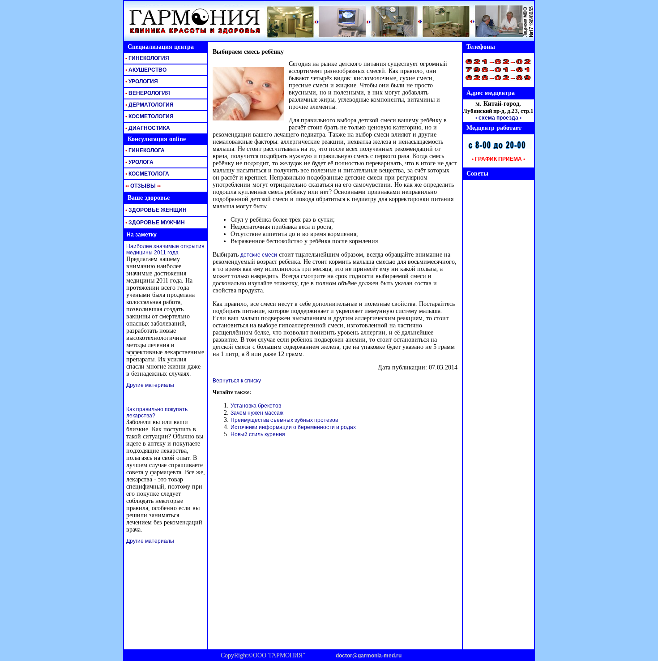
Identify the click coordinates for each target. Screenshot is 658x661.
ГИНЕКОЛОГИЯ (146, 58)
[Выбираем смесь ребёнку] (248, 119)
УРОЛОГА (139, 162)
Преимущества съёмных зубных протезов (284, 420)
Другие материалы (150, 385)
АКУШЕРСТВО (145, 70)
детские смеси (258, 255)
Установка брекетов (256, 406)
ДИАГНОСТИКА (147, 128)
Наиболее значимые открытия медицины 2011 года (165, 249)
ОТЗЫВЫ (142, 186)
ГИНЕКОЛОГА (144, 150)
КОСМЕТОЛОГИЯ (149, 116)
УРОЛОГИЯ (141, 81)
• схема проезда (496, 118)
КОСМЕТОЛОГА (146, 174)
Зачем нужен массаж (257, 413)
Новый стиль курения (258, 434)
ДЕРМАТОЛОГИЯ (149, 105)
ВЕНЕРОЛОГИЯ (147, 93)
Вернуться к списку (237, 381)
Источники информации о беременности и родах (293, 427)
